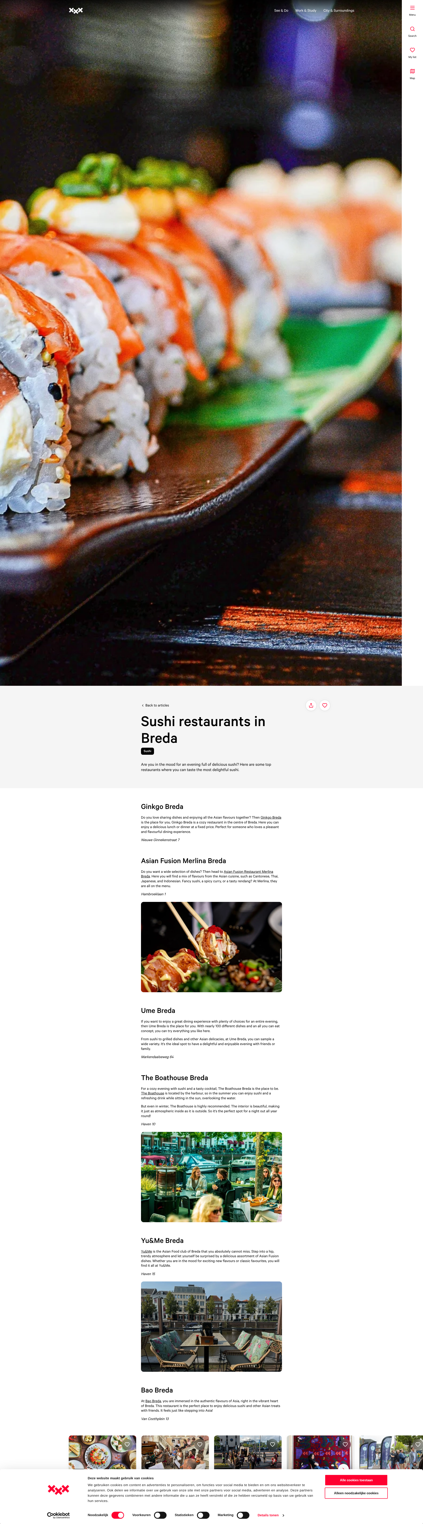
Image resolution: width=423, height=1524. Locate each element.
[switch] (160, 1515)
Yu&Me (146, 1251)
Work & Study (305, 10)
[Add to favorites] (324, 705)
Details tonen (268, 1515)
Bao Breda (153, 1401)
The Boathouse (152, 1093)
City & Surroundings (338, 10)
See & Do (281, 10)
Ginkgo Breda (271, 817)
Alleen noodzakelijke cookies (356, 1493)
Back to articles (157, 705)
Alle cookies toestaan (356, 1480)
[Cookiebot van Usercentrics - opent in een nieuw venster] (58, 1515)
